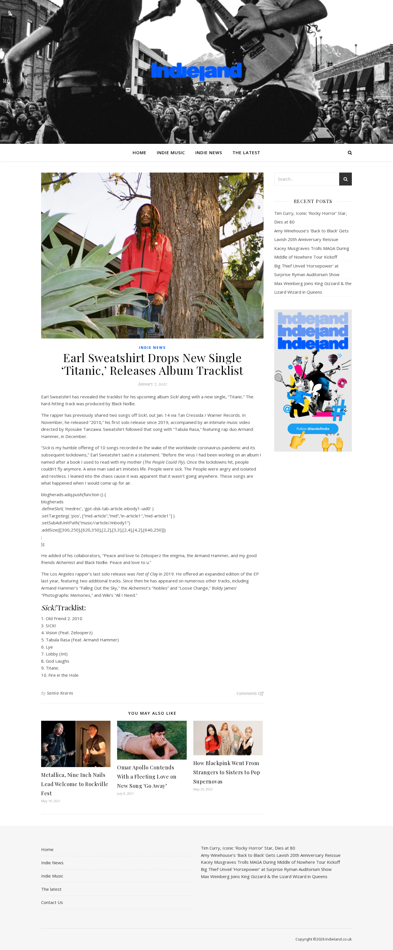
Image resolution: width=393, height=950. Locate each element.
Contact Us (52, 902)
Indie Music (171, 152)
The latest (246, 152)
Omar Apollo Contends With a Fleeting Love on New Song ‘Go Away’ (147, 776)
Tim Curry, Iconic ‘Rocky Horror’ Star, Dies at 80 (248, 848)
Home (139, 152)
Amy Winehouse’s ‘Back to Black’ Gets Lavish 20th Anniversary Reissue (271, 855)
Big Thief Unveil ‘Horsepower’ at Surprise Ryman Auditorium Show (266, 869)
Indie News (208, 152)
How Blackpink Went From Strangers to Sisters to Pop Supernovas (226, 772)
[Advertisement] (313, 546)
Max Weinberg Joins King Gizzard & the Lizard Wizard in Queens (264, 876)
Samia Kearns (60, 693)
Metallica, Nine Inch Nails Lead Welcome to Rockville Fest (74, 784)
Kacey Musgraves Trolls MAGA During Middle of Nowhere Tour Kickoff (270, 862)
